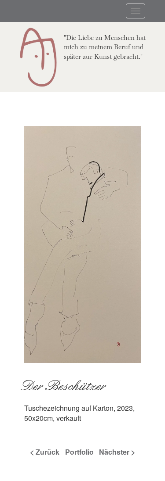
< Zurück (44, 452)
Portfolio (79, 452)
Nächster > (117, 452)
